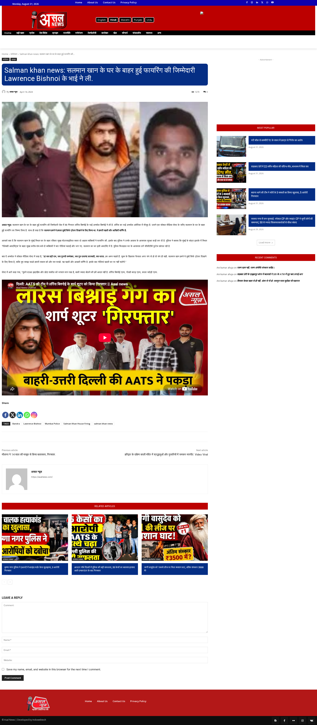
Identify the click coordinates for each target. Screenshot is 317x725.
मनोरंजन (14, 54)
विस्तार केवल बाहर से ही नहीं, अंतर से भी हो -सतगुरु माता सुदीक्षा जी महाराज (268, 280)
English (102, 19)
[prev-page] (4, 582)
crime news (8, 559)
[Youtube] (272, 3)
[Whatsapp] (27, 412)
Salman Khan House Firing (76, 423)
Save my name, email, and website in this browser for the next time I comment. (53, 669)
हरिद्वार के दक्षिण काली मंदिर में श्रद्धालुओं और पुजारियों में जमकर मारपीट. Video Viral (166, 454)
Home (5, 54)
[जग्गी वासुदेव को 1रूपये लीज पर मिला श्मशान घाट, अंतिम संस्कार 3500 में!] (175, 537)
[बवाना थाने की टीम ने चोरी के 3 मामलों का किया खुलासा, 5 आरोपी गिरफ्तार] (231, 198)
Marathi (125, 19)
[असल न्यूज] (4, 92)
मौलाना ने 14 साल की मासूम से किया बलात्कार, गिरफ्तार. (29, 454)
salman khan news (103, 423)
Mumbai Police (52, 423)
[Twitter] (262, 3)
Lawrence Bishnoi (32, 423)
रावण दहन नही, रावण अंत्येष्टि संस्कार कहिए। (256, 267)
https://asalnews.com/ (42, 477)
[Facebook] (247, 3)
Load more (264, 242)
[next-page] (10, 582)
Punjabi (138, 19)
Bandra (16, 423)
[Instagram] (252, 3)
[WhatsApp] (267, 3)
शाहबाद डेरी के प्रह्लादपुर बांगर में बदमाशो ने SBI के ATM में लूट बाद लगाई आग (270, 274)
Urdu (149, 19)
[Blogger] (275, 720)
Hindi (113, 19)
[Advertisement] (265, 85)
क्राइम (14, 59)
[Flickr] (293, 720)
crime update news (152, 559)
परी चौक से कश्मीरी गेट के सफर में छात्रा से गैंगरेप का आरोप (277, 140)
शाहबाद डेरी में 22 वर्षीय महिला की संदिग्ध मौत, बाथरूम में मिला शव (280, 166)
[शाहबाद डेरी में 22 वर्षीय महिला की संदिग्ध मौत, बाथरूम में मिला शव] (231, 172)
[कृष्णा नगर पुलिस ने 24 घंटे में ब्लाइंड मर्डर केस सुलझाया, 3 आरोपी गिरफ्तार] (35, 537)
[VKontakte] (311, 720)
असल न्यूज (13, 91)
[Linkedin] (257, 3)
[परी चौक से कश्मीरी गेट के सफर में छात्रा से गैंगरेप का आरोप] (231, 146)
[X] (12, 412)
